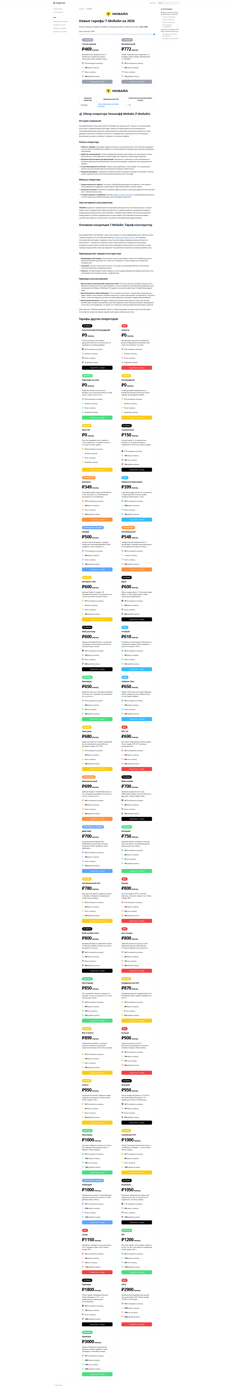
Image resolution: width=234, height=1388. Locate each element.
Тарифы (81, 9)
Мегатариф (87, 983)
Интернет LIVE (89, 581)
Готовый (125, 631)
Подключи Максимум (131, 482)
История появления (168, 17)
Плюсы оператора (168, 19)
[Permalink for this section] (152, 114)
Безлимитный (57, 9)
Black (123, 581)
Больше (125, 1033)
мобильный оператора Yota (125, 237)
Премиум (86, 1284)
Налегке (125, 330)
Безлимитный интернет (61, 21)
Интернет (126, 831)
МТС (124, 326)
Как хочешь (127, 933)
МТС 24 (124, 731)
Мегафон (87, 376)
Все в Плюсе (88, 1033)
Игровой (125, 1085)
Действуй (86, 831)
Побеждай (87, 1184)
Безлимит (126, 1184)
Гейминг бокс (127, 681)
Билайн (126, 376)
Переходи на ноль (90, 380)
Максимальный (89, 781)
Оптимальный (128, 532)
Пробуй (85, 532)
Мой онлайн (127, 781)
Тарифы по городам (59, 28)
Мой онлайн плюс (90, 933)
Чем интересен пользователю (167, 26)
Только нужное (58, 12)
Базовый (86, 482)
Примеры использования (170, 38)
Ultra (123, 1284)
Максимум (87, 1135)
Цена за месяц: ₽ (87, 31)
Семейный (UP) (128, 1135)
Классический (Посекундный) (96, 330)
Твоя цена (86, 731)
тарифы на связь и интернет (123, 195)
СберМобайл (88, 478)
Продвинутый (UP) (130, 983)
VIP (123, 1234)
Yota (125, 478)
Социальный (127, 430)
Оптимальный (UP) (91, 883)
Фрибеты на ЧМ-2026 (60, 31)
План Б (85, 1085)
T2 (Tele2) (87, 326)
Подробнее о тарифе (97, 82)
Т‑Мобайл (87, 40)
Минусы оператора (168, 22)
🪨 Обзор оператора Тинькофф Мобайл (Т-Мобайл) (169, 13)
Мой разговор (88, 631)
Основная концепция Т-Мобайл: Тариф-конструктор (170, 30)
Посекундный (127, 380)
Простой (86, 430)
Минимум (87, 681)
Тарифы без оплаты (59, 25)
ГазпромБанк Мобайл (92, 528)
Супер (85, 1234)
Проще (124, 883)
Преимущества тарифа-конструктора (169, 35)
